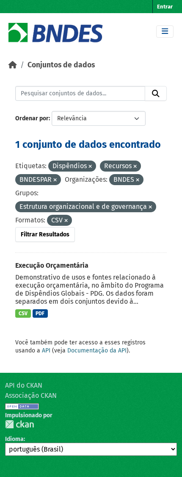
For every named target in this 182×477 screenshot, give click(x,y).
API (46, 350)
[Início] (12, 65)
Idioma (14, 439)
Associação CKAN (31, 395)
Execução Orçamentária (51, 265)
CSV (23, 313)
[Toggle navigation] (165, 31)
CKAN (19, 424)
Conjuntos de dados (61, 65)
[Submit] (156, 93)
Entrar (165, 6)
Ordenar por (32, 118)
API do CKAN (23, 385)
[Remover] (90, 166)
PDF (40, 313)
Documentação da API (97, 350)
